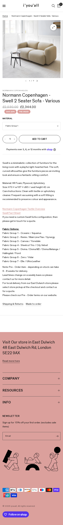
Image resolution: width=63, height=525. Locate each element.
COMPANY (11, 378)
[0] (58, 6)
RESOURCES (13, 390)
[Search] (53, 6)
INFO (7, 402)
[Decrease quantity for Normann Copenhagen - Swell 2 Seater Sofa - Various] (5, 139)
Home (5, 16)
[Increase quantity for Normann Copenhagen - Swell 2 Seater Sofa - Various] (14, 139)
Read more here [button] (11, 361)
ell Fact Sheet (13, 213)
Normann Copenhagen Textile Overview (24, 209)
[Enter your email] (57, 436)
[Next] (37, 81)
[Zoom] (53, 27)
